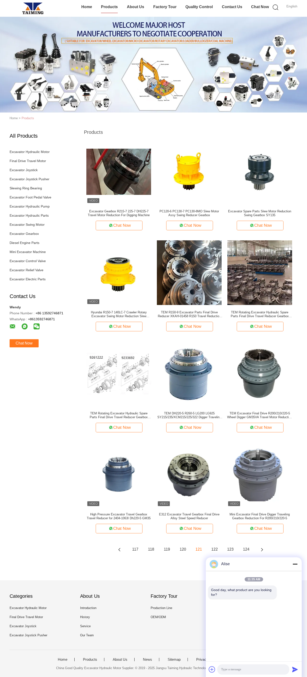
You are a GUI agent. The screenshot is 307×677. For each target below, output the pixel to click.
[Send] (295, 669)
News (147, 659)
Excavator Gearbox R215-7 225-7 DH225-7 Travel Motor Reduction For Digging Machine (119, 213)
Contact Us (232, 7)
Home (86, 7)
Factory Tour (165, 7)
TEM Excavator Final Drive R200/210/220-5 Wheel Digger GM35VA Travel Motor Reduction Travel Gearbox (259, 415)
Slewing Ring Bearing (26, 188)
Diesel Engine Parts (24, 243)
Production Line (161, 608)
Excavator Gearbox (24, 234)
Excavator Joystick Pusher (29, 179)
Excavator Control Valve (28, 261)
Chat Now (260, 7)
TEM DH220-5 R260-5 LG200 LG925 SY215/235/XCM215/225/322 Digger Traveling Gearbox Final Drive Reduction (189, 415)
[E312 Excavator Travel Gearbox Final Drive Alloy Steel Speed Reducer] (189, 474)
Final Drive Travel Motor (28, 161)
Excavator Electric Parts (28, 279)
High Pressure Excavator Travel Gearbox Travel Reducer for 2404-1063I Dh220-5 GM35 (119, 516)
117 (135, 549)
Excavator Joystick (24, 170)
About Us (135, 7)
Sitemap (174, 659)
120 (183, 549)
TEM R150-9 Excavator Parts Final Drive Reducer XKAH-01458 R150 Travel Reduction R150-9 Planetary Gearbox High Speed (189, 314)
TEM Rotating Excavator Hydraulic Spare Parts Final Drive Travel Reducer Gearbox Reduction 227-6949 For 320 (260, 314)
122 (214, 549)
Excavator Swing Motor (27, 224)
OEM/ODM (158, 617)
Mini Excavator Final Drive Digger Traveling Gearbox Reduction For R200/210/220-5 (260, 516)
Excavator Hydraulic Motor (30, 152)
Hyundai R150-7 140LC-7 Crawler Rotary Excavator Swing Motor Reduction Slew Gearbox (119, 314)
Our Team (87, 635)
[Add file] (212, 669)
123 (230, 549)
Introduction (88, 608)
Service (85, 626)
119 (167, 549)
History (85, 617)
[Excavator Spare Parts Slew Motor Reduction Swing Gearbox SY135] (259, 171)
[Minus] (295, 564)
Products (109, 7)
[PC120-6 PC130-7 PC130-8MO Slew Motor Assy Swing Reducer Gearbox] (189, 171)
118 (151, 549)
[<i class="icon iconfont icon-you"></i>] (261, 549)
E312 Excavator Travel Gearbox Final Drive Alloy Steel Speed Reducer (189, 516)
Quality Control (199, 7)
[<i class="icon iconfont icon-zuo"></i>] (119, 549)
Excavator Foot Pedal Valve (30, 197)
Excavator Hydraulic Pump (30, 206)
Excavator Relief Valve (26, 270)
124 (246, 549)
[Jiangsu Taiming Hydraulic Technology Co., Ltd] (33, 8)
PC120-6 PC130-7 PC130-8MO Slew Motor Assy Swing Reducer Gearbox (189, 213)
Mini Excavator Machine (28, 252)
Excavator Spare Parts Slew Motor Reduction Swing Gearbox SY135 (259, 213)
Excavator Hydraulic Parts (29, 215)
